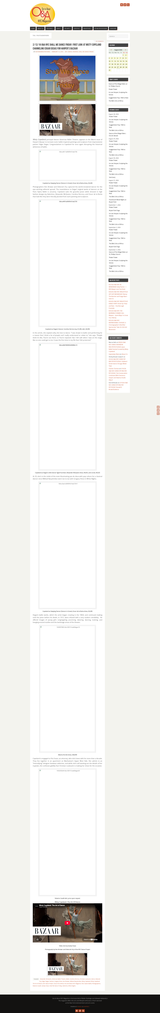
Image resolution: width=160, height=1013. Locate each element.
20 (118, 64)
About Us (125, 354)
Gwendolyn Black (114, 354)
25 (113, 67)
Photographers (96, 983)
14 (121, 61)
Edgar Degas (45, 981)
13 (118, 61)
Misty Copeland (86, 981)
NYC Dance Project (48, 983)
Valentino (65, 986)
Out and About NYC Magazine (72, 983)
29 (124, 67)
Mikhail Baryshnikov (75, 981)
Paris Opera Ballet (87, 983)
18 (113, 64)
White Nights (72, 986)
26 (115, 67)
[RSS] (158, 413)
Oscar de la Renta (59, 983)
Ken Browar (66, 981)
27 (118, 67)
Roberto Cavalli (37, 986)
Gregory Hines (58, 981)
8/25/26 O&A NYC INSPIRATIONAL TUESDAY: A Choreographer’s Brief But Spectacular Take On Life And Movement (118, 324)
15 (124, 61)
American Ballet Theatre (59, 979)
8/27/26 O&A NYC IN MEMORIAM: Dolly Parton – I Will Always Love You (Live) (117, 287)
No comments (100, 41)
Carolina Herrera (74, 979)
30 (127, 67)
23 (127, 64)
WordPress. (86, 1006)
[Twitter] (158, 410)
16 (127, 61)
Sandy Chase (45, 986)
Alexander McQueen (45, 979)
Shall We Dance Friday (86, 51)
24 (110, 67)
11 (113, 61)
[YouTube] (158, 407)
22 (124, 64)
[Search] (126, 36)
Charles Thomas (114, 368)
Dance (70, 51)
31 (110, 70)
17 (110, 64)
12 (115, 61)
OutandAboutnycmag (43, 51)
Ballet (67, 979)
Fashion (75, 51)
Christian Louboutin (85, 979)
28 (121, 67)
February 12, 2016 (57, 51)
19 (115, 64)
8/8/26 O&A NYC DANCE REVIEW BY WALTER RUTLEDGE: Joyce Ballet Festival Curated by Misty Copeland (118, 346)
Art (66, 51)
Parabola (79, 1006)
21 (121, 64)
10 (110, 61)
